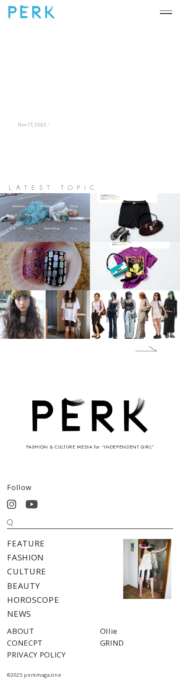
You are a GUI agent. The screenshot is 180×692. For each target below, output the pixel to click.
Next (139, 350)
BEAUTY (23, 585)
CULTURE (26, 571)
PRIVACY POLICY (36, 655)
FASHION (25, 557)
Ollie (109, 631)
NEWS (19, 613)
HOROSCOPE (33, 599)
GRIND (112, 643)
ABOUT (20, 631)
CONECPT (25, 643)
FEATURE (26, 543)
